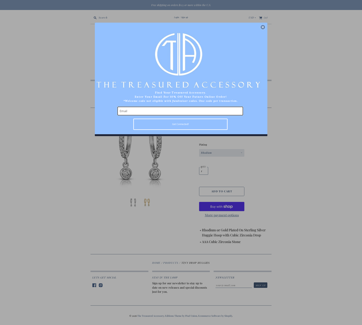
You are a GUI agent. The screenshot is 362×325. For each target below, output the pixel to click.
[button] (263, 27)
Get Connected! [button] (180, 124)
